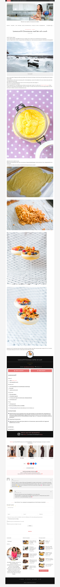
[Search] (52, 25)
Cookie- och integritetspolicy (26, 25)
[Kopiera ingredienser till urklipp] (15, 375)
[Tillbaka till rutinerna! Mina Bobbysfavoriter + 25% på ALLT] (25, 561)
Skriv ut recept (19, 370)
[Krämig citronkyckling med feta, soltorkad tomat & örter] (25, 555)
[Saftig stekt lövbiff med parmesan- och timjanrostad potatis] (41, 548)
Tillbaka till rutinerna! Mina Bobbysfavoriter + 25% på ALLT (33, 561)
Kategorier (12, 25)
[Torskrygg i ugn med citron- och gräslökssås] (41, 560)
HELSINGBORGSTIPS (42, 25)
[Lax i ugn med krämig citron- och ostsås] (41, 565)
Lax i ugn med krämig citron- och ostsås (49, 565)
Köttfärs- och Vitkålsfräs (47, 541)
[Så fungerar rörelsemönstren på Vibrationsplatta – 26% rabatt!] (25, 548)
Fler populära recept (43, 570)
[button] (11, 0)
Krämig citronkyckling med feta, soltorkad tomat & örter (33, 555)
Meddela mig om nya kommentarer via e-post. (15, 521)
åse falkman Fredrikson (29, 366)
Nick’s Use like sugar (45, 85)
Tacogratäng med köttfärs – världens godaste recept (48, 553)
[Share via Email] (36, 464)
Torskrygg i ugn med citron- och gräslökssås (49, 559)
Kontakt (37, 25)
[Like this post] (28, 464)
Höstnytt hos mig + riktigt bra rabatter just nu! (32, 567)
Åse (15, 491)
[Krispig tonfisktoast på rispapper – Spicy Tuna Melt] (25, 542)
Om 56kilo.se (34, 25)
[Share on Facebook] (31, 464)
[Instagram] (50, 0)
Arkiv (16, 25)
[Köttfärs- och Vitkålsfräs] (41, 542)
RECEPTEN (8, 25)
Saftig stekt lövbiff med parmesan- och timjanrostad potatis (48, 547)
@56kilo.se (25, 434)
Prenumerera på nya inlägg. (13, 518)
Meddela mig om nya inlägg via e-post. (14, 524)
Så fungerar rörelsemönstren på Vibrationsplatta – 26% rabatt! (32, 548)
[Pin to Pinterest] (33, 464)
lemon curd (14, 380)
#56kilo (41, 434)
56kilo (14, 562)
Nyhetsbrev (19, 25)
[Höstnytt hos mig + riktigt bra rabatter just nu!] (25, 567)
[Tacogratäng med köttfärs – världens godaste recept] (41, 554)
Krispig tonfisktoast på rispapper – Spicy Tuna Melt (32, 542)
